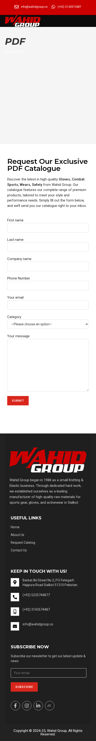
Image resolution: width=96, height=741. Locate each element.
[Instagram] (26, 705)
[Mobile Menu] (89, 21)
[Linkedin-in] (38, 705)
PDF (21, 52)
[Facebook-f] (15, 705)
